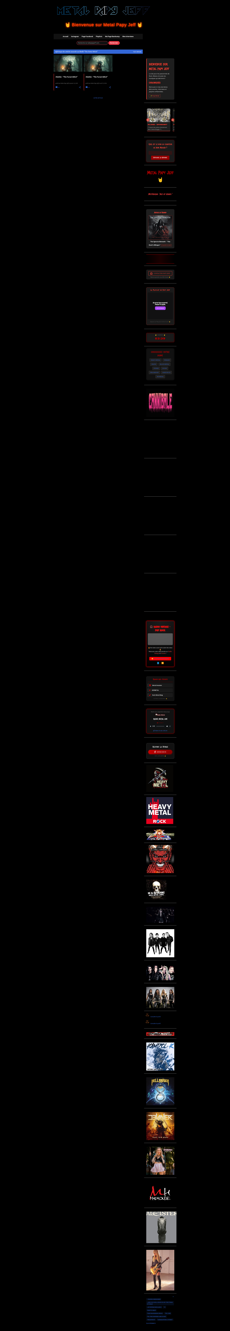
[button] (80, 87)
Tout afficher (137, 51)
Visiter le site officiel (161, 730)
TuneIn (163, 653)
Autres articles (98, 98)
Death (153, 364)
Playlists (99, 36)
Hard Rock (166, 372)
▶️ (162, 663)
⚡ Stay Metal (154, 96)
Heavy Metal (155, 360)
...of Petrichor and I (154, 1307)
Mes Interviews (128, 36)
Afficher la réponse (160, 158)
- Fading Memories (154, 1299)
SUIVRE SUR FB (161, 752)
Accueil (65, 36)
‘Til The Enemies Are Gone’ (156, 1316)
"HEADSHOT (151, 1319)
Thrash (167, 360)
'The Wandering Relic (155, 1313)
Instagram (75, 36)
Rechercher (114, 43)
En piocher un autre (166, 245)
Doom (164, 368)
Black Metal (164, 364)
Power (156, 368)
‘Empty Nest (151, 1310)
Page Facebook (87, 36)
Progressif (154, 372)
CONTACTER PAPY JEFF (162, 273)
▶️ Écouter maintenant (160, 658)
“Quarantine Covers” (165, 1319)
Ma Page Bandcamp (112, 36)
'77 (164, 1307)
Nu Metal (160, 376)
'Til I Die (168, 1313)
